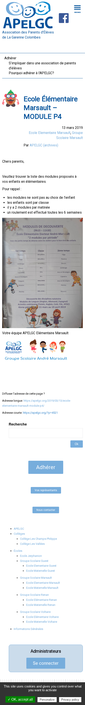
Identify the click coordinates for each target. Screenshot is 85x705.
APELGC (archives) (44, 145)
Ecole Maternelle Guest (40, 570)
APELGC (19, 528)
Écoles (18, 550)
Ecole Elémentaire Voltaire (42, 617)
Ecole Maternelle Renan (40, 605)
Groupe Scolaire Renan (34, 594)
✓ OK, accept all (20, 699)
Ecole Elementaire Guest (41, 565)
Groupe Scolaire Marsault (36, 577)
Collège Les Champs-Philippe (38, 538)
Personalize (47, 699)
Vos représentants (46, 490)
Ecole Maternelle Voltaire (41, 621)
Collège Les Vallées (32, 543)
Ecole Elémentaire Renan (41, 599)
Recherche (18, 424)
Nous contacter (45, 510)
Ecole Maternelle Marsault (42, 587)
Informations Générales (28, 629)
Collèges (19, 533)
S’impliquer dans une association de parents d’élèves (42, 65)
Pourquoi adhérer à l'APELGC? (31, 73)
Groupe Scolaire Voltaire (35, 612)
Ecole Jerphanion (31, 555)
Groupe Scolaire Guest (34, 561)
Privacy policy (70, 699)
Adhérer (10, 58)
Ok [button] (76, 444)
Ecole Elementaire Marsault (49, 133)
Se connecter (46, 663)
